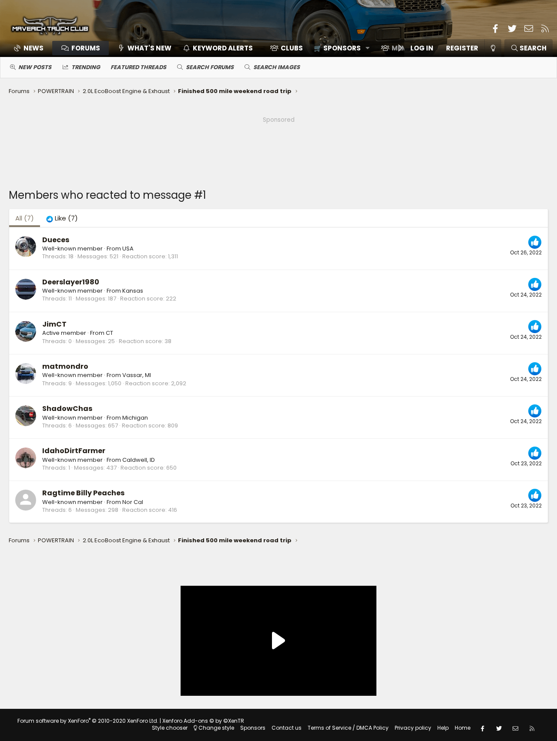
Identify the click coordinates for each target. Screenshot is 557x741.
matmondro (65, 366)
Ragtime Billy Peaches (83, 493)
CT (109, 333)
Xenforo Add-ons (203, 720)
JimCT (54, 324)
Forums (85, 48)
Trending (85, 67)
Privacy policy (413, 727)
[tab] (62, 218)
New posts (34, 67)
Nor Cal (132, 502)
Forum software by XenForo (87, 720)
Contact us (287, 727)
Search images (276, 67)
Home (462, 727)
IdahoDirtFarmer (73, 451)
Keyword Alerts (223, 48)
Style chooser (170, 727)
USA (128, 248)
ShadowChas (67, 409)
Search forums (210, 67)
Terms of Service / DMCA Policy (348, 727)
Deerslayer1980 (70, 282)
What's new (149, 48)
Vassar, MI (136, 375)
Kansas (132, 291)
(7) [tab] (24, 218)
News (33, 48)
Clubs (292, 48)
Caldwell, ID (138, 460)
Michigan (135, 418)
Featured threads (138, 67)
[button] (338, 48)
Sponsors (252, 727)
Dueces (55, 240)
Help (443, 727)
